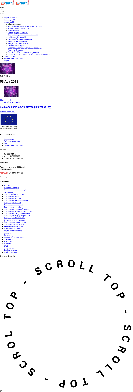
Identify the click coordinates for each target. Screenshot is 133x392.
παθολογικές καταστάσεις (14, 237)
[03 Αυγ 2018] (11, 96)
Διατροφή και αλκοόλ (12, 196)
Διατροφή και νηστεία (12, 207)
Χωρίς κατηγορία (10, 252)
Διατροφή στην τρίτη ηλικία (15, 224)
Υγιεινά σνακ (9, 248)
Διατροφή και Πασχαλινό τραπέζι (17, 209)
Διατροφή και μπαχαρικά (13, 205)
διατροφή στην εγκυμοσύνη (14, 220)
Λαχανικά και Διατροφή (13, 231)
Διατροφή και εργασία (12, 203)
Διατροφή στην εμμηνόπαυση (15, 222)
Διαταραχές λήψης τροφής (14, 194)
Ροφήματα (8, 241)
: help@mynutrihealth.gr (14, 158)
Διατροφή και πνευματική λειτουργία (18, 211)
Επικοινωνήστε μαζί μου (13, 145)
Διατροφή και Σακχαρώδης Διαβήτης (18, 213)
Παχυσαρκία (8, 239)
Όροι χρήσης (9, 139)
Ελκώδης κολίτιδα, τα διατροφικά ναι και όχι (25, 106)
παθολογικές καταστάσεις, (10, 102)
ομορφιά (7, 233)
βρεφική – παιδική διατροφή (15, 190)
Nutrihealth (8, 185)
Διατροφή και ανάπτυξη (13, 198)
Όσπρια (7, 235)
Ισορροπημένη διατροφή (13, 226)
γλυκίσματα (8, 192)
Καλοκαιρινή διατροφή (12, 228)
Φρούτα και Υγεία (10, 250)
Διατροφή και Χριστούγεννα (14, 218)
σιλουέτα (7, 244)
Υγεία (23, 102)
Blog (5, 143)
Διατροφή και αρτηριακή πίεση (16, 201)
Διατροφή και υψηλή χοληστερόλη (17, 216)
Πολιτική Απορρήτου (12, 141)
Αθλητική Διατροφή (11, 188)
